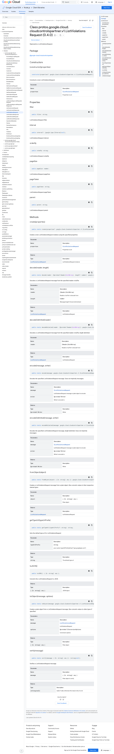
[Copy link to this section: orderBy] (38, 143)
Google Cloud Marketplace (33, 734)
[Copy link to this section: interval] (37, 125)
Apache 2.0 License (41, 712)
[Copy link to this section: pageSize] (39, 161)
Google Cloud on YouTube (99, 737)
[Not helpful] (92, 20)
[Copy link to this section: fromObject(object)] (48, 472)
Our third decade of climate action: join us (73, 746)
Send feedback (87, 27)
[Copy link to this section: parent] (37, 197)
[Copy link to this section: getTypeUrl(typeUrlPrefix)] (52, 520)
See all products (30, 728)
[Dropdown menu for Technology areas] (38, 2)
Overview (5, 11)
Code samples (74, 734)
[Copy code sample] (91, 72)
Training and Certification (77, 740)
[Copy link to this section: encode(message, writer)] (52, 366)
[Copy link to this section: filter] (35, 107)
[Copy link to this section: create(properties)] (47, 222)
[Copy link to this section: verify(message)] (45, 651)
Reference (22, 11)
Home (31, 20)
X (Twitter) (95, 734)
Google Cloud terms (54, 746)
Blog (93, 728)
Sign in (110, 2)
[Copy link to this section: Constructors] (45, 62)
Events (94, 731)
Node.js (27, 8)
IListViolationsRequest (71, 91)
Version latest (36, 40)
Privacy (37, 746)
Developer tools (49, 20)
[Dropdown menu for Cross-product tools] (56, 2)
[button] (11, 31)
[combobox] (70, 2)
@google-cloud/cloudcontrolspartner (41, 55)
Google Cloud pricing (31, 731)
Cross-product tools (48, 2)
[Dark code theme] (89, 72)
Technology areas (30, 2)
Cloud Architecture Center (77, 737)
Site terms (44, 746)
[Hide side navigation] (21, 751)
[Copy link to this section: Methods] (41, 217)
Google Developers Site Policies (64, 712)
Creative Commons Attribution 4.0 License (74, 710)
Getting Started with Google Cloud (79, 731)
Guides (13, 11)
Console (85, 2)
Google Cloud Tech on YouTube (100, 740)
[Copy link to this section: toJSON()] (39, 566)
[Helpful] (90, 20)
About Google (30, 746)
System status (52, 737)
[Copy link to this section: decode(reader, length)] (50, 268)
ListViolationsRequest (38, 262)
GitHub (72, 728)
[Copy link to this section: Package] (40, 51)
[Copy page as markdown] (60, 35)
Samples (31, 11)
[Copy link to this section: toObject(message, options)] (54, 596)
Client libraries (39, 8)
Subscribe (93, 750)
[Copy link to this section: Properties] (42, 102)
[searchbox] (12, 17)
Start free (107, 7)
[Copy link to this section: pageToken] (40, 179)
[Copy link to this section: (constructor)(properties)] (52, 67)
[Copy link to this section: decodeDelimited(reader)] (52, 320)
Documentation (39, 20)
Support (50, 731)
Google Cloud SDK (13, 8)
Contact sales (30, 737)
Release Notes (52, 734)
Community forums (53, 728)
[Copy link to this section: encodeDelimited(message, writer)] (60, 418)
